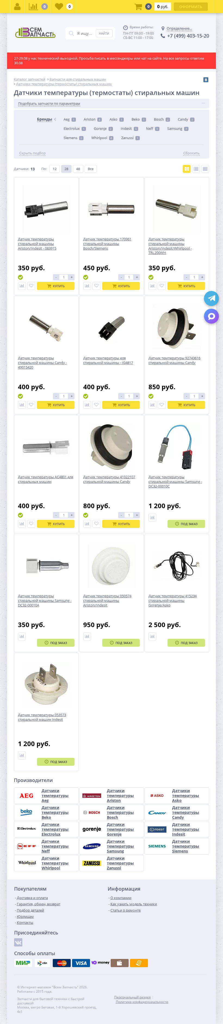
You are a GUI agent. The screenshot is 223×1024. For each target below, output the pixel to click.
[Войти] (17, 6)
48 (78, 168)
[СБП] (42, 963)
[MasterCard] (62, 963)
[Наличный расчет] (120, 963)
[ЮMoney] (100, 963)
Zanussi (129, 137)
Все (91, 168)
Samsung (177, 128)
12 (55, 168)
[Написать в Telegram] (211, 298)
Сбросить (191, 153)
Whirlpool (101, 137)
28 (66, 168)
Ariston (92, 119)
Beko (138, 119)
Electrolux (74, 128)
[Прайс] (205, 169)
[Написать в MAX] (211, 316)
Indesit (129, 128)
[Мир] (23, 963)
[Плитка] (187, 169)
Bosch (161, 119)
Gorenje (103, 128)
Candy (185, 119)
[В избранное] (31, 286)
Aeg (69, 119)
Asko (116, 119)
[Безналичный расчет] (139, 963)
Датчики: (21, 168)
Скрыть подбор (32, 153)
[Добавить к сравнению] (22, 286)
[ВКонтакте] (205, 79)
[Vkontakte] (18, 942)
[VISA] (81, 963)
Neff (152, 128)
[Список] (196, 169)
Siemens (73, 137)
